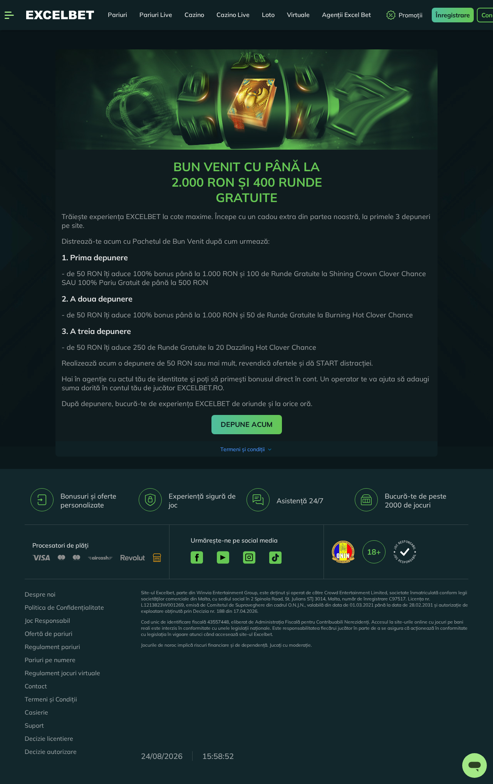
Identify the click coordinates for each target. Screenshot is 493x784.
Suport (34, 725)
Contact (36, 686)
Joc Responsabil (47, 620)
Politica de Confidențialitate (64, 607)
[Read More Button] (247, 449)
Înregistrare (453, 15)
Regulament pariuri (52, 647)
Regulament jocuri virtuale (62, 673)
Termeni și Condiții (51, 699)
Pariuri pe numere (50, 660)
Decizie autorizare (51, 751)
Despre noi (40, 594)
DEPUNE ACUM (247, 424)
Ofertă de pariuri (48, 633)
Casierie (36, 712)
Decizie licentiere (49, 738)
